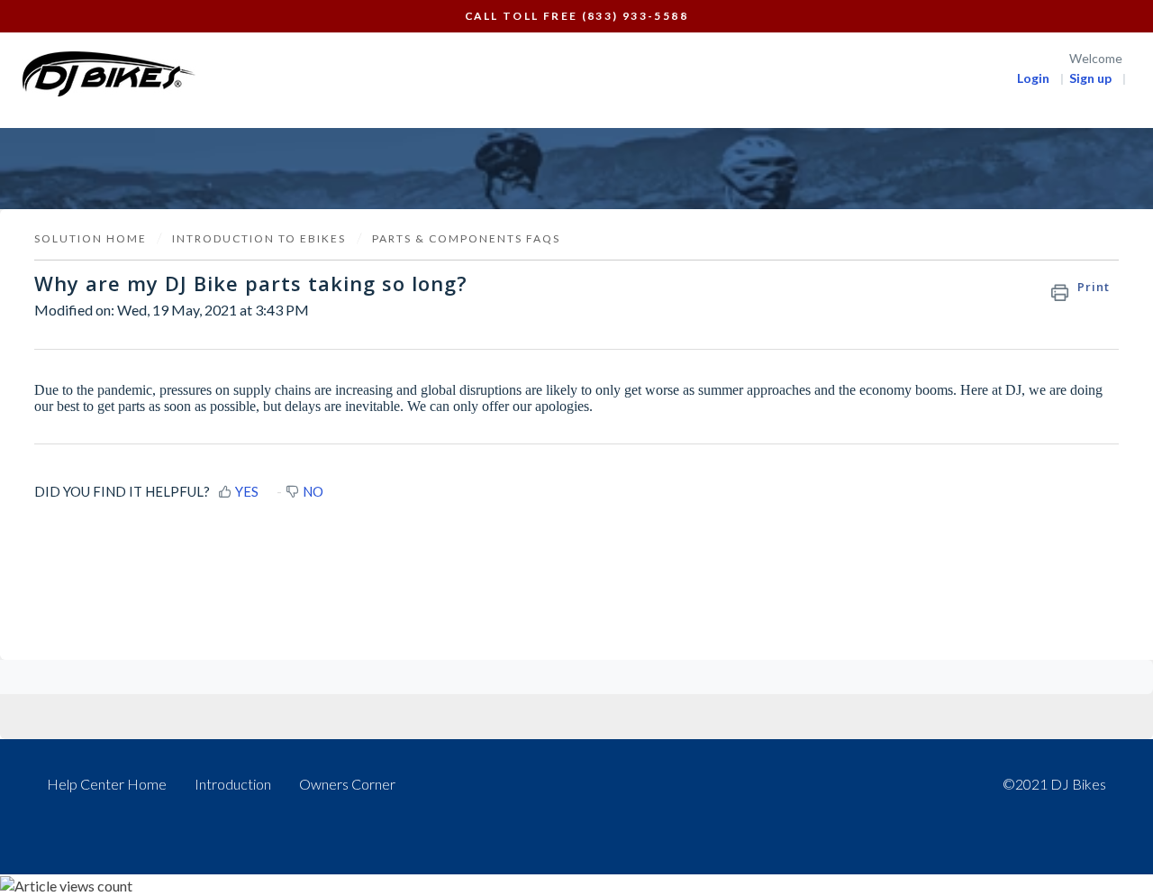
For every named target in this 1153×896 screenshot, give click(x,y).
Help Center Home (107, 783)
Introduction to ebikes (259, 238)
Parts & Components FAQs (466, 238)
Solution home (92, 238)
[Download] (543, 209)
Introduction (233, 783)
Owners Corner (347, 783)
